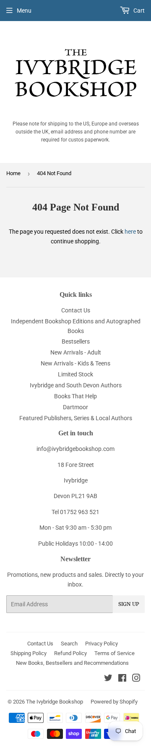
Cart (138, 10)
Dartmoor (75, 407)
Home (13, 173)
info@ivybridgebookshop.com (75, 448)
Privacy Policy (101, 643)
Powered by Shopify (114, 701)
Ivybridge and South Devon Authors (76, 385)
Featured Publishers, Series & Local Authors (75, 418)
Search (69, 643)
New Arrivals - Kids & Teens (75, 363)
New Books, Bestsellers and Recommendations (72, 663)
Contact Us (75, 310)
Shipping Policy (28, 653)
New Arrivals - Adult (75, 352)
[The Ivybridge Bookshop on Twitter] (108, 679)
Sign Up (128, 604)
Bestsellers (76, 341)
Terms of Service (114, 653)
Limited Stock (75, 374)
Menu (24, 10)
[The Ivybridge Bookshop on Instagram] (136, 679)
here (130, 231)
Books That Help (75, 396)
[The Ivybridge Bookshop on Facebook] (122, 679)
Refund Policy (70, 653)
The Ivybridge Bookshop (54, 701)
